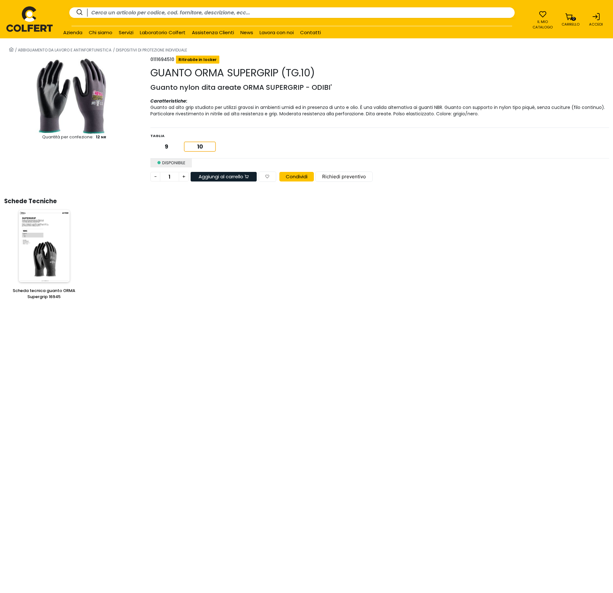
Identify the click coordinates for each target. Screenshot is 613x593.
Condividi (296, 176)
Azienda (72, 32)
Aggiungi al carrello (222, 176)
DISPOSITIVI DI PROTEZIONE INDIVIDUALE (151, 50)
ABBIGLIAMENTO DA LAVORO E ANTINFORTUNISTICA (64, 50)
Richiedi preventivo (344, 176)
